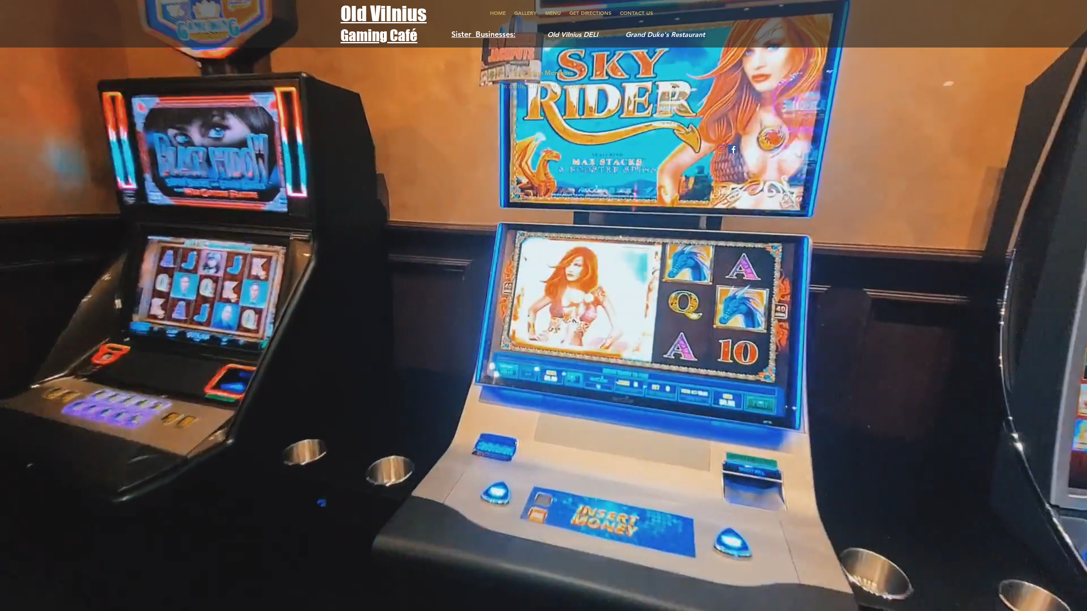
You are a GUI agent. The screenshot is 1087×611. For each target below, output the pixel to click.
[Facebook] (732, 149)
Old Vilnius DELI (575, 35)
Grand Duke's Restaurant (665, 35)
